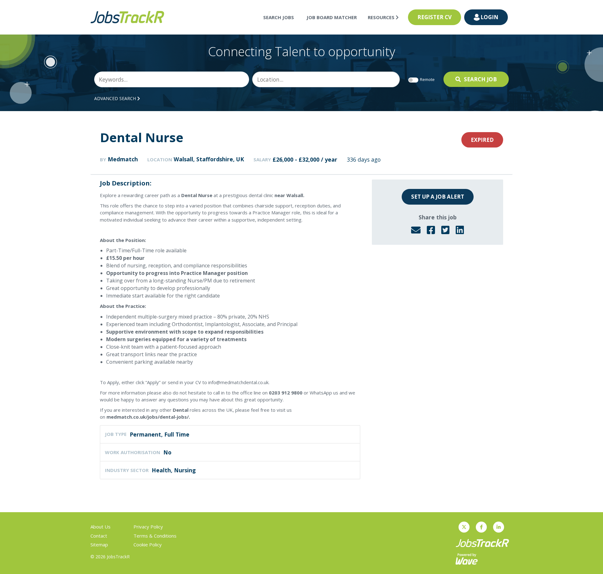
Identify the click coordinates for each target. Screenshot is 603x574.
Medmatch (123, 159)
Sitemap (99, 544)
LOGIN (489, 17)
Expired (482, 139)
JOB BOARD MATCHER (332, 17)
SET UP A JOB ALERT (437, 196)
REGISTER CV (434, 17)
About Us (100, 526)
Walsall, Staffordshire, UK (209, 159)
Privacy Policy (148, 526)
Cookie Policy (147, 544)
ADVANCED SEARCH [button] (115, 98)
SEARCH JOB (480, 79)
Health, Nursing (174, 470)
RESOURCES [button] (382, 17)
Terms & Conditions (155, 536)
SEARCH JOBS (278, 17)
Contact (98, 536)
